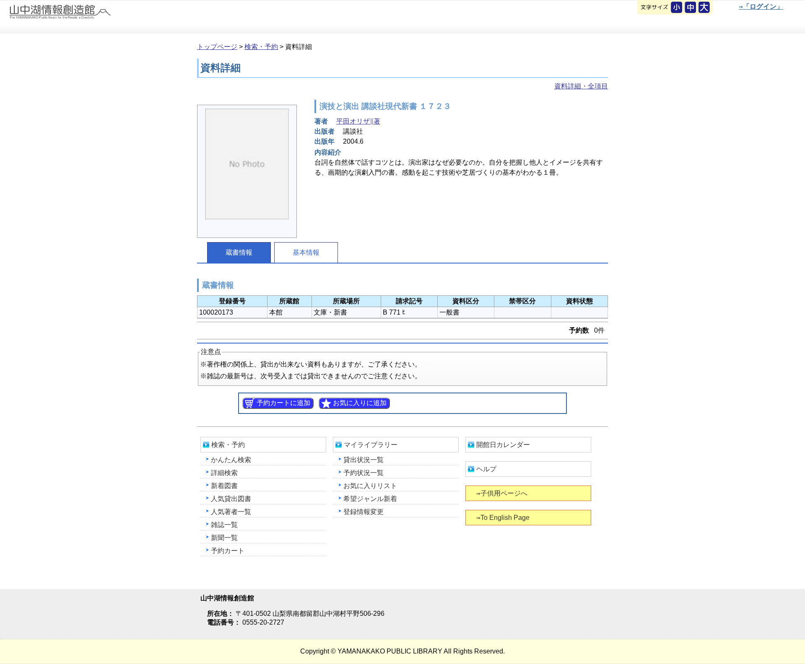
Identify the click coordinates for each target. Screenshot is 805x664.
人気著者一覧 (231, 511)
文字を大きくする (705, 8)
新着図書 (224, 485)
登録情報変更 (363, 511)
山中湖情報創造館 (100, 17)
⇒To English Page (503, 517)
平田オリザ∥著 (358, 121)
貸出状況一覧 (363, 459)
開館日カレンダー (503, 444)
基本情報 (306, 252)
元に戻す (677, 8)
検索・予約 (261, 46)
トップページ (217, 46)
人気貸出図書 (231, 498)
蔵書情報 (239, 252)
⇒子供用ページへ (501, 493)
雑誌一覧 (224, 524)
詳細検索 (224, 472)
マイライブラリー (370, 444)
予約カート (227, 550)
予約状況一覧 (363, 472)
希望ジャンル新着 (370, 498)
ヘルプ (486, 469)
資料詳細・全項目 (581, 86)
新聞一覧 (224, 537)
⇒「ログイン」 (761, 6)
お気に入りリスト (370, 485)
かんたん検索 (231, 459)
